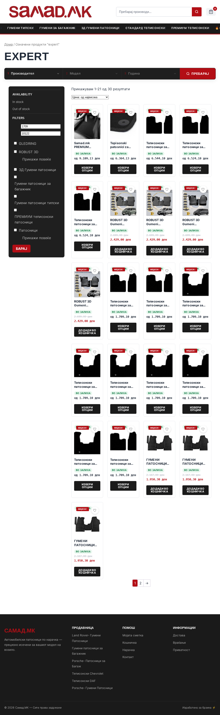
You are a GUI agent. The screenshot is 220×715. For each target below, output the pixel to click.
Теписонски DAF (84, 681)
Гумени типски (20, 28)
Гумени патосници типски (37, 203)
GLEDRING (27, 143)
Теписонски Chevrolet (87, 673)
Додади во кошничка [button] (123, 250)
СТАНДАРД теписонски (145, 28)
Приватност (181, 650)
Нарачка (128, 650)
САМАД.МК (19, 631)
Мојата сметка (132, 635)
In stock (18, 102)
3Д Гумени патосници (100, 28)
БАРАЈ (21, 248)
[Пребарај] (197, 11)
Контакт (128, 657)
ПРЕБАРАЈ (200, 73)
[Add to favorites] (95, 112)
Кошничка (129, 642)
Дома (8, 44)
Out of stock (21, 109)
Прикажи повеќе (36, 159)
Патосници (28, 230)
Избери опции (87, 169)
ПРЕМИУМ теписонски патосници (34, 219)
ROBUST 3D (28, 152)
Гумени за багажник (57, 28)
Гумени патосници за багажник (33, 186)
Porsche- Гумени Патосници (92, 688)
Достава (179, 635)
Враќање (179, 642)
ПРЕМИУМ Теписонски (190, 28)
